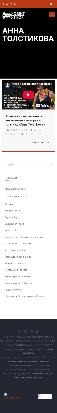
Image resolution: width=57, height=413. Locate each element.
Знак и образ (12, 230)
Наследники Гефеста (16, 269)
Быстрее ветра (13, 210)
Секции (9, 203)
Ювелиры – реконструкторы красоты (25, 296)
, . (28, 361)
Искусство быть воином (18, 243)
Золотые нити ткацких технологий (24, 236)
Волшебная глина (14, 223)
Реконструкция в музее (18, 276)
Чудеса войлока (13, 289)
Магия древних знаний (18, 256)
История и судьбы (15, 250)
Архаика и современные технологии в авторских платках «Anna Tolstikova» (25, 120)
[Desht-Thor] (13, 15)
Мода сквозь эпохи (15, 188)
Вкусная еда (11, 217)
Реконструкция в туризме (19, 283)
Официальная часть (16, 196)
